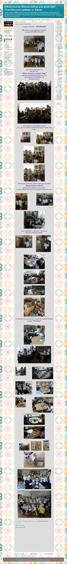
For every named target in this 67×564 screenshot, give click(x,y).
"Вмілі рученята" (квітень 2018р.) (60, 85)
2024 (58, 26)
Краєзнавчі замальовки (15, 19)
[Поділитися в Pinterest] (19, 522)
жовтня (58, 38)
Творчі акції (37, 19)
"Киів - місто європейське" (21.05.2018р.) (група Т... (60, 67)
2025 (58, 24)
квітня (58, 87)
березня (58, 89)
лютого (58, 90)
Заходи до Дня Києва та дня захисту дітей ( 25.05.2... (60, 62)
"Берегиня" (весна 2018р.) (59, 59)
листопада (59, 37)
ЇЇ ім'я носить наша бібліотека (27, 19)
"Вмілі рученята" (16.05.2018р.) (60, 74)
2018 (58, 34)
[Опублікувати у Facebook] (18, 522)
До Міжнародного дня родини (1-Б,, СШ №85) (60, 78)
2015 (58, 96)
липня (58, 43)
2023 (58, 27)
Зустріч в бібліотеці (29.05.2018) (60, 55)
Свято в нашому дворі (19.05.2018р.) (60, 71)
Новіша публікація (19, 553)
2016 (58, 95)
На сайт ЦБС (6, 19)
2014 (58, 98)
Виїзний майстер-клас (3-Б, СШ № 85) (60, 51)
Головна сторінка (34, 553)
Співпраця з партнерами (59, 104)
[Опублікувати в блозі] (16, 522)
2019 (58, 33)
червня (58, 44)
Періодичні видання (45, 19)
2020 (58, 31)
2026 (58, 23)
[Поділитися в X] (17, 522)
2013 (58, 99)
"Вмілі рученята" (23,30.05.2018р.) (60, 48)
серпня (58, 41)
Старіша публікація (48, 553)
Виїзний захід (59, 81)
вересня (58, 40)
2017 (58, 93)
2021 (58, 30)
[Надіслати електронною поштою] (15, 522)
